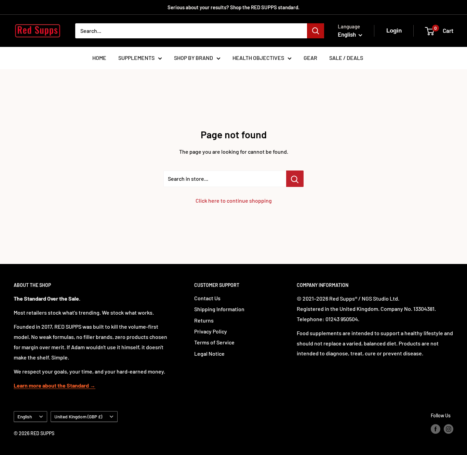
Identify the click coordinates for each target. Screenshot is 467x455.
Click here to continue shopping (234, 200)
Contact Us (207, 298)
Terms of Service (214, 342)
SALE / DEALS (346, 57)
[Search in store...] (295, 178)
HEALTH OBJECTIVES (258, 57)
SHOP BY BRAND (193, 57)
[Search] (315, 30)
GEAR (310, 57)
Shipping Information (219, 309)
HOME (99, 57)
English (24, 416)
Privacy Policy (210, 331)
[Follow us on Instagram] (448, 428)
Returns (204, 320)
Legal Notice (209, 353)
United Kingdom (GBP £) (78, 416)
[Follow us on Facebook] (435, 428)
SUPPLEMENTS (136, 57)
